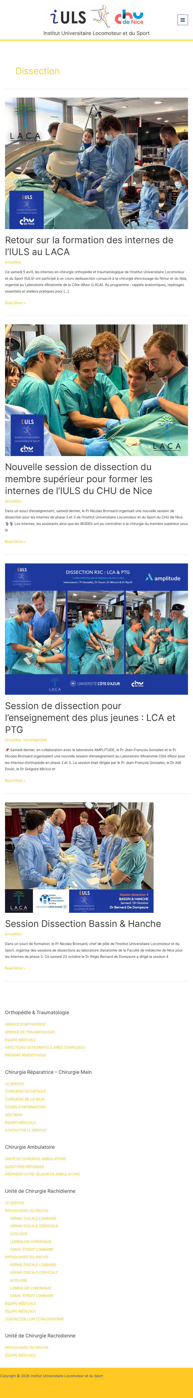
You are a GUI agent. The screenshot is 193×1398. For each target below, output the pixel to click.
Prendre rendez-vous (25, 1055)
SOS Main (13, 1115)
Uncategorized (35, 740)
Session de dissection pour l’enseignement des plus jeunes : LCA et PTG (90, 717)
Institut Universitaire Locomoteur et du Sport (96, 33)
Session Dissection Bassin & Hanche (83, 923)
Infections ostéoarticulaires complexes (45, 1047)
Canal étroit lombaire (31, 1249)
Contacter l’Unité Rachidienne (34, 1319)
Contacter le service (25, 1130)
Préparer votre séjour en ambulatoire (42, 1174)
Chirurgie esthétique (25, 1091)
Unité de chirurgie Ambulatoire (35, 1159)
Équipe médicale (20, 1040)
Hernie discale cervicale (34, 1226)
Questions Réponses (24, 1167)
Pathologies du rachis (27, 1211)
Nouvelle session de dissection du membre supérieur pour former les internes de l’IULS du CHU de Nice (79, 478)
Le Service (14, 1084)
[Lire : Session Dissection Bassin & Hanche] (79, 857)
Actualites (13, 262)
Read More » (15, 303)
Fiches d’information (25, 1107)
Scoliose (18, 1234)
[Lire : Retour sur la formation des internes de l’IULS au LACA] (96, 163)
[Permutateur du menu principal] (182, 20)
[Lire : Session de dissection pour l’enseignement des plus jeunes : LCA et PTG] (96, 629)
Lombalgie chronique (30, 1242)
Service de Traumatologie (30, 1032)
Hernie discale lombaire (33, 1218)
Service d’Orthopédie (25, 1024)
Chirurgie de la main (24, 1099)
